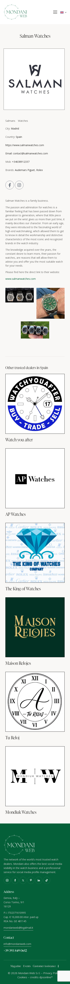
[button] (55, 12)
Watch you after (19, 439)
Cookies (22, 977)
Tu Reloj (12, 737)
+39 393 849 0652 (15, 950)
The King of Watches (23, 588)
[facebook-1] (15, 880)
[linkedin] (38, 880)
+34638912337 (20, 161)
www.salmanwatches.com (20, 278)
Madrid (15, 128)
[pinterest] (30, 880)
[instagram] (7, 880)
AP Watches (15, 514)
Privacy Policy (51, 973)
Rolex (39, 170)
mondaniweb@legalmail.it (18, 927)
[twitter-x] (23, 880)
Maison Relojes (18, 663)
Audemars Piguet (25, 170)
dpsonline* (46, 977)
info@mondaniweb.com (17, 944)
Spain (19, 137)
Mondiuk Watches (20, 812)
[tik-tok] (46, 880)
